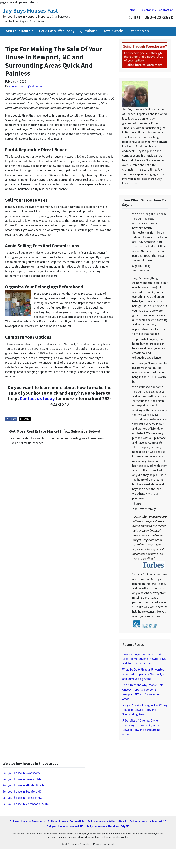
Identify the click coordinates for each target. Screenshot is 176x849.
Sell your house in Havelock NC (22, 798)
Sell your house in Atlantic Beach (23, 785)
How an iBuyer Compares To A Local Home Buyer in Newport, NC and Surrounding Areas (144, 659)
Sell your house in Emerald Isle (22, 779)
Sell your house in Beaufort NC (22, 791)
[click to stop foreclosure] (145, 55)
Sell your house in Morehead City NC (26, 804)
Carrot (110, 844)
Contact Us (166, 10)
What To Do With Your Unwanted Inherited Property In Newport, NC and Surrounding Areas (144, 674)
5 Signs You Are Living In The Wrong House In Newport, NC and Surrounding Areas (145, 710)
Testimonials (139, 31)
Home (131, 10)
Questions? (88, 31)
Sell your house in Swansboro (21, 773)
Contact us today (37, 398)
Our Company (147, 10)
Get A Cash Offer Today (56, 31)
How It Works (113, 31)
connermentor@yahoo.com (26, 86)
